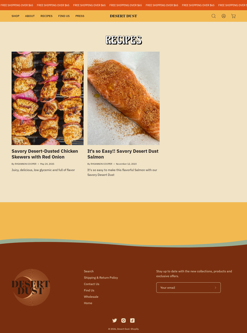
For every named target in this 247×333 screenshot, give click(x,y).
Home (88, 303)
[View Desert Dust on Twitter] (115, 320)
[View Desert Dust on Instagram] (123, 320)
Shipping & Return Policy (101, 277)
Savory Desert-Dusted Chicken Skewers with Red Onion (45, 154)
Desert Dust (123, 328)
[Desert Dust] (123, 16)
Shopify (134, 328)
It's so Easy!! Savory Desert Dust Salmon (122, 154)
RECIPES (124, 40)
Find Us (89, 290)
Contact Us (91, 284)
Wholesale (91, 297)
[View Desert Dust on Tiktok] (132, 320)
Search (89, 271)
